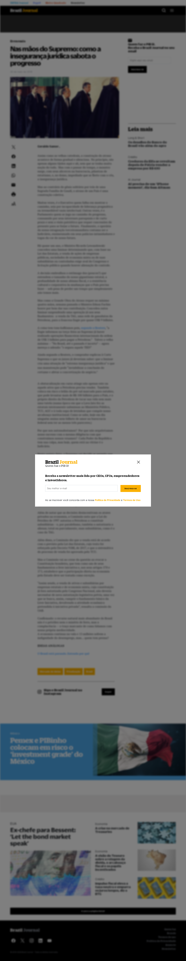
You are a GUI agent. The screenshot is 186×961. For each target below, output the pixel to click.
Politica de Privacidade (107, 500)
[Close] (138, 462)
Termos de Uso (132, 500)
